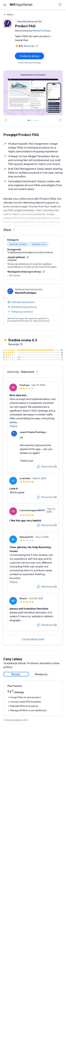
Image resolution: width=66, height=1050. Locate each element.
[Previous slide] (5, 120)
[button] (27, 257)
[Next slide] (60, 120)
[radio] (16, 674)
